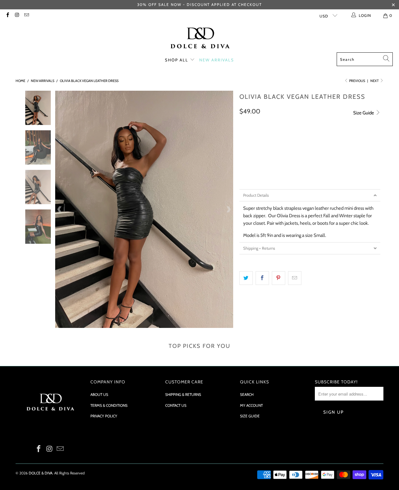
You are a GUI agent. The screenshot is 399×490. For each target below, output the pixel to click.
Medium (273, 154)
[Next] (228, 209)
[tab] (309, 195)
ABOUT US (99, 394)
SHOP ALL (177, 59)
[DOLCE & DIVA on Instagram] (16, 15)
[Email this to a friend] (294, 278)
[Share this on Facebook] (262, 278)
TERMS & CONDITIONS (108, 405)
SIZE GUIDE (250, 416)
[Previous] (60, 209)
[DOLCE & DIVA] (200, 38)
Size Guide (364, 113)
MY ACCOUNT (251, 405)
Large (296, 154)
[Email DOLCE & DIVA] (26, 15)
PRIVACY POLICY (103, 416)
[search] (365, 59)
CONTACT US (175, 405)
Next (374, 81)
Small (249, 154)
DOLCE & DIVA (40, 473)
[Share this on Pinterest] (278, 278)
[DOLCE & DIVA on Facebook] (7, 15)
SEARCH (246, 394)
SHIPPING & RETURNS (183, 394)
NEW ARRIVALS (216, 59)
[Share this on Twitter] (246, 278)
